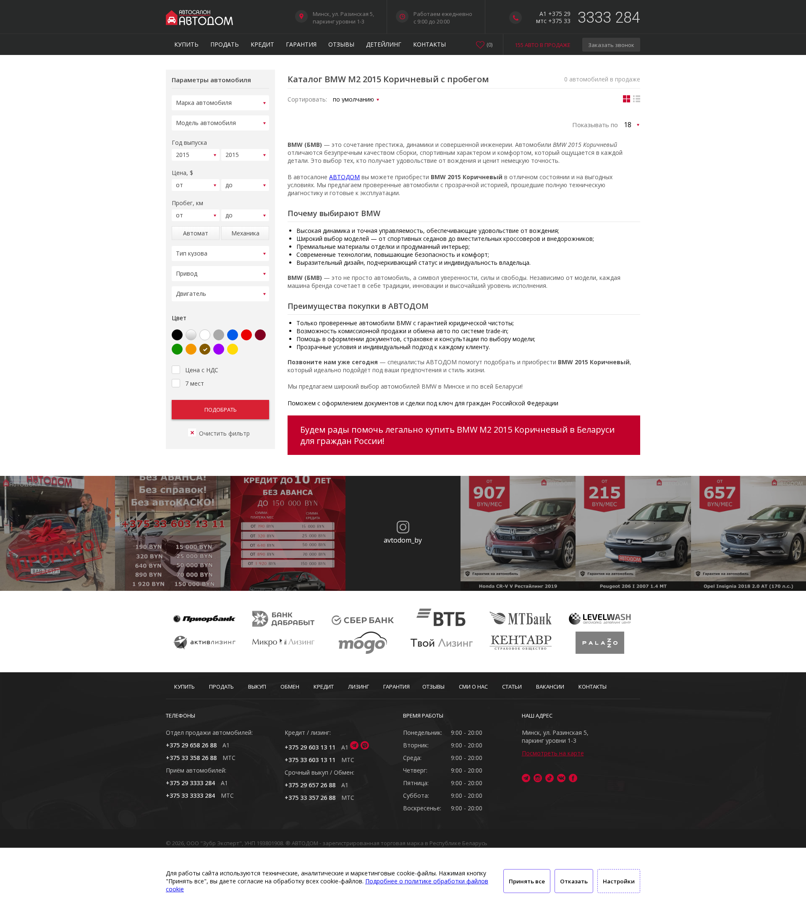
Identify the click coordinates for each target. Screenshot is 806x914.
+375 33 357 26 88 (310, 798)
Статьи (512, 686)
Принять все (527, 881)
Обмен (289, 686)
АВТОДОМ (344, 177)
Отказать (574, 881)
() (489, 44)
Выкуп (257, 686)
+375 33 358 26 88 (191, 758)
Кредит (262, 44)
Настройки (619, 881)
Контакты (429, 44)
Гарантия (301, 44)
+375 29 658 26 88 (191, 745)
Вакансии (550, 686)
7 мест (194, 383)
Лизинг (358, 686)
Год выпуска (189, 142)
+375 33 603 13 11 (310, 760)
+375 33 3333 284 (190, 795)
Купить (186, 44)
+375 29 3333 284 (190, 783)
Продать (224, 44)
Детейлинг (383, 44)
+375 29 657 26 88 (310, 785)
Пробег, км (187, 203)
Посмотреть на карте (553, 753)
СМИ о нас (473, 686)
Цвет (179, 318)
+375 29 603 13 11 (310, 747)
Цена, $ (182, 173)
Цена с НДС (201, 370)
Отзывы (341, 44)
